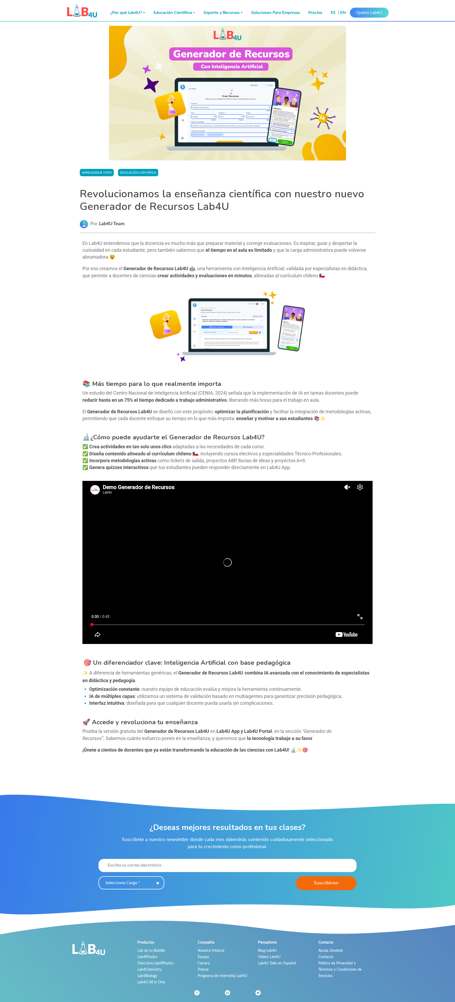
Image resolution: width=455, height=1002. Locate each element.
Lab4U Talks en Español (277, 963)
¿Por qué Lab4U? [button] (126, 13)
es (334, 13)
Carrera (204, 963)
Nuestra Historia (211, 951)
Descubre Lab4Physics (155, 963)
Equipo (203, 957)
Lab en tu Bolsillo (151, 951)
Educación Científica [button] (173, 13)
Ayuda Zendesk (330, 951)
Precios (315, 13)
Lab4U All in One (151, 982)
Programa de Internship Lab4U (222, 976)
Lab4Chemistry (149, 969)
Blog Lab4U (267, 951)
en (343, 13)
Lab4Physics (147, 957)
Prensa (203, 969)
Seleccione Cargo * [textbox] (122, 883)
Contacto (325, 957)
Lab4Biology (147, 976)
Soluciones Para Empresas (275, 13)
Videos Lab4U (269, 957)
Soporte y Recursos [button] (222, 13)
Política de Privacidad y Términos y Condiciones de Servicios (340, 969)
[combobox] (131, 882)
